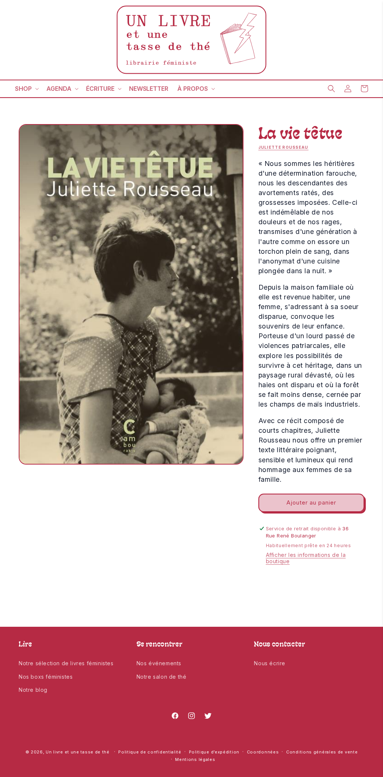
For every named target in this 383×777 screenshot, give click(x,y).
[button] (26, 88)
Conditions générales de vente (322, 752)
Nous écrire (269, 663)
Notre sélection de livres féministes (66, 663)
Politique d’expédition (214, 752)
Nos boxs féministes (46, 676)
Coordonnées (263, 752)
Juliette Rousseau (283, 147)
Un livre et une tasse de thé (78, 752)
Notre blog (33, 690)
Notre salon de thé (162, 676)
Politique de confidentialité (149, 752)
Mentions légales (195, 759)
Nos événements (159, 663)
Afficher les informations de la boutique (306, 558)
